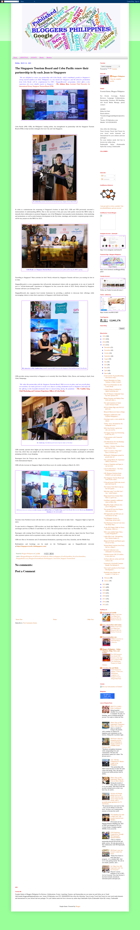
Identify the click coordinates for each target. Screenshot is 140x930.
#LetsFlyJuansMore (66, 556)
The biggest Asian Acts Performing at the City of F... (114, 433)
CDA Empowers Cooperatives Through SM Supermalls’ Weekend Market (116, 835)
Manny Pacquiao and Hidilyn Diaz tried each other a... (114, 399)
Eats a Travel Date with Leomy (112, 625)
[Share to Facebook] (51, 554)
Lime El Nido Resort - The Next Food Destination (113, 469)
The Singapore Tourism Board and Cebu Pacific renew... (114, 478)
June (105, 364)
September (107, 356)
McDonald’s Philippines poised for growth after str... (114, 456)
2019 (104, 593)
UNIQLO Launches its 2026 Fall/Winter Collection (117, 640)
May (105, 367)
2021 (104, 587)
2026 (104, 336)
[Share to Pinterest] (53, 554)
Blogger (78, 906)
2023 (104, 345)
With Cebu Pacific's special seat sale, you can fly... (113, 429)
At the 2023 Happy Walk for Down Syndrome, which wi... (114, 528)
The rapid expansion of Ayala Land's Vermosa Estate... (112, 403)
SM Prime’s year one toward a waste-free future (116, 852)
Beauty (42, 57)
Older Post (90, 619)
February (107, 578)
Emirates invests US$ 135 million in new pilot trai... (113, 555)
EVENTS (34, 57)
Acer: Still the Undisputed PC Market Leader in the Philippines (117, 762)
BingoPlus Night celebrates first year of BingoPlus (113, 505)
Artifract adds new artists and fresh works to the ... (114, 559)
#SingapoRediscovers (22, 558)
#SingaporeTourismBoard (36, 558)
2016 (104, 601)
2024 (104, 342)
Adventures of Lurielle (109, 612)
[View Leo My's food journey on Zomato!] (111, 686)
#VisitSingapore (48, 558)
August (106, 359)
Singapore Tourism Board (68, 558)
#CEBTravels (37, 556)
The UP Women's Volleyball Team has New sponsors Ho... (114, 394)
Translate (114, 69)
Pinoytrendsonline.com (109, 637)
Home (15, 57)
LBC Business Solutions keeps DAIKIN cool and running (112, 474)
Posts (104, 176)
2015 (104, 604)
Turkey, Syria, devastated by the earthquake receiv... (113, 424)
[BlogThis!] (47, 554)
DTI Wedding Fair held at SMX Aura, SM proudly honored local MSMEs (117, 817)
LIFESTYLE (24, 57)
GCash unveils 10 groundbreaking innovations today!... (113, 376)
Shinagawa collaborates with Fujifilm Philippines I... (112, 415)
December (107, 347)
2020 (104, 590)
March (106, 373)
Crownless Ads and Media (110, 668)
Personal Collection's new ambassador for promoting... (113, 550)
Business (49, 57)
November (107, 350)
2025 (104, 339)
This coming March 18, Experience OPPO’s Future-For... (114, 460)
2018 (104, 596)
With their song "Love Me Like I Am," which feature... (113, 492)
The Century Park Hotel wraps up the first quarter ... (113, 487)
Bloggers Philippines (118, 76)
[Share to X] (49, 554)
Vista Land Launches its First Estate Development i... (114, 568)
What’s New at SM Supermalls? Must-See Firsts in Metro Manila (116, 779)
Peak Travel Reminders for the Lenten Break (113, 385)
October (106, 353)
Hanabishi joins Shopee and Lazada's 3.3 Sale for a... (112, 573)
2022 (104, 584)
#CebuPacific (45, 556)
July (105, 362)
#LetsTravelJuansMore (79, 556)
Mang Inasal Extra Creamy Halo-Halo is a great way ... (113, 496)
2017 (104, 599)
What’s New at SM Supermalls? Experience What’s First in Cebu (117, 724)
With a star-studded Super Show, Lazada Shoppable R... (113, 532)
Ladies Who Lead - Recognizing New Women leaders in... (113, 537)
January (106, 581)
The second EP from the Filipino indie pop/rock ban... (113, 510)
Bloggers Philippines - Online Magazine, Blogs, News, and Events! (111, 650)
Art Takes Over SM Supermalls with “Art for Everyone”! (116, 867)
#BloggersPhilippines (26, 556)
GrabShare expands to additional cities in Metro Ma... (113, 501)
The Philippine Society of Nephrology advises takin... (112, 519)
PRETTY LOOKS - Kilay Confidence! (116, 707)
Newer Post (19, 619)
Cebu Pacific (56, 558)
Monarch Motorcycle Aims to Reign (114, 412)
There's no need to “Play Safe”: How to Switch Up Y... (113, 451)
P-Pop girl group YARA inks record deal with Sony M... (114, 483)
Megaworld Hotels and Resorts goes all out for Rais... (114, 541)
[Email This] (45, 554)
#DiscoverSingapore (55, 556)
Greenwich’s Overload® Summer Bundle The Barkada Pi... (113, 564)
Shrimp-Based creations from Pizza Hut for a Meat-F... (114, 546)
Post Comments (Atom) (30, 623)
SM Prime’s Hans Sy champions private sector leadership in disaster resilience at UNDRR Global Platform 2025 (112, 743)
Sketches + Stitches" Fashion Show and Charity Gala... (114, 447)
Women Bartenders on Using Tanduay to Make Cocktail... (113, 381)
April (106, 370)
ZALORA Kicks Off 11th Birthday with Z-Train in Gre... (114, 442)
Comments (106, 179)
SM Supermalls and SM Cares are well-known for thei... (113, 514)
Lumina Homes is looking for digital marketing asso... (112, 390)
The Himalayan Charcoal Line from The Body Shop (114, 523)
